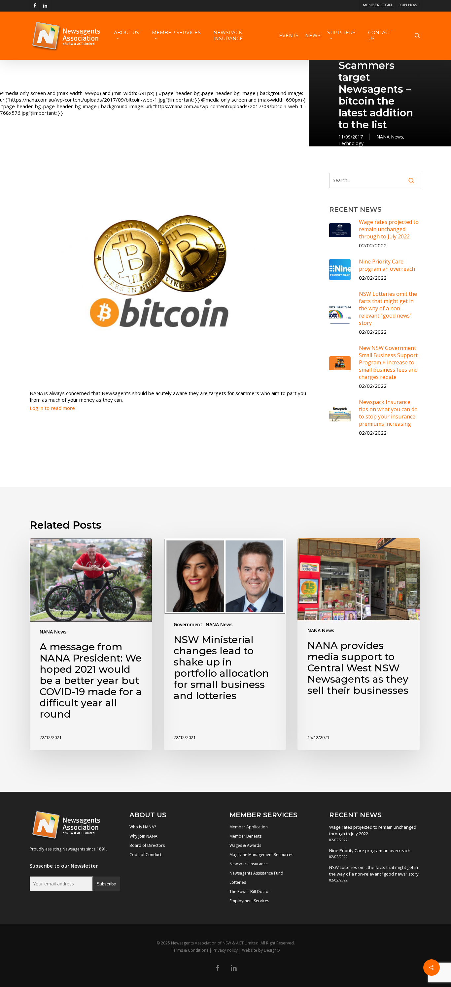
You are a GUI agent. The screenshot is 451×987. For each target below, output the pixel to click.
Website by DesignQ (261, 950)
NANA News (389, 137)
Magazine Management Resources (261, 854)
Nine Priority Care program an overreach (369, 850)
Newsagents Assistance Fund (256, 873)
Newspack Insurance (248, 864)
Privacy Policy (225, 950)
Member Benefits (245, 836)
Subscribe (106, 883)
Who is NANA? (142, 827)
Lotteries (237, 882)
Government (188, 624)
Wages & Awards (245, 845)
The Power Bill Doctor (249, 891)
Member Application (248, 827)
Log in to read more (52, 408)
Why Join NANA (143, 836)
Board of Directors (147, 845)
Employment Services (249, 901)
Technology (351, 143)
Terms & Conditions (189, 950)
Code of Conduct (145, 854)
